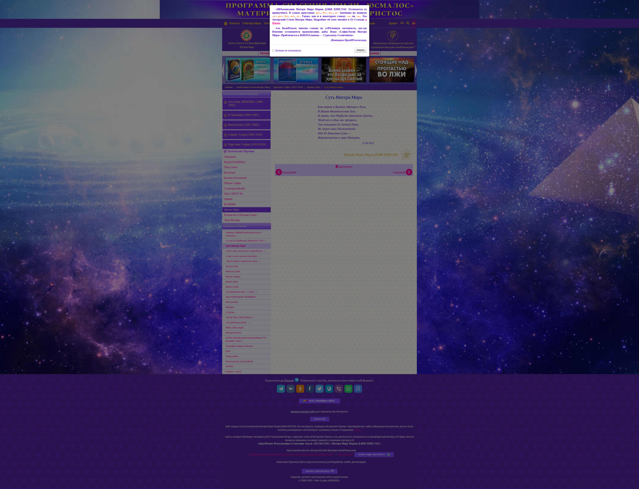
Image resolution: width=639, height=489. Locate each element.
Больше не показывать (288, 50)
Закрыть (361, 50)
